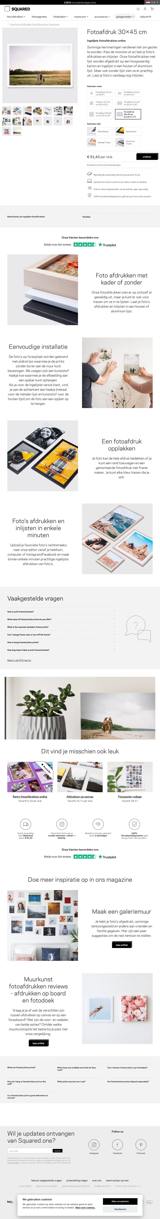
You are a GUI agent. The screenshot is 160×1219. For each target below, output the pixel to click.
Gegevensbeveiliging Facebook (76, 1185)
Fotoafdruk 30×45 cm (117, 31)
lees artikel (122, 944)
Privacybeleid (25, 1185)
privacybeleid (13, 1162)
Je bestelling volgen (77, 1180)
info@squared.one (102, 1185)
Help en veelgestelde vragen (46, 1180)
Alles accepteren (120, 1201)
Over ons (96, 1180)
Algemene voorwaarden (46, 1185)
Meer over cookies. (85, 1207)
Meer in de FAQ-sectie (19, 660)
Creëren (147, 156)
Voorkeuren (120, 1209)
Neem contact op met (117, 1180)
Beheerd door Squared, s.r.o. (128, 1185)
